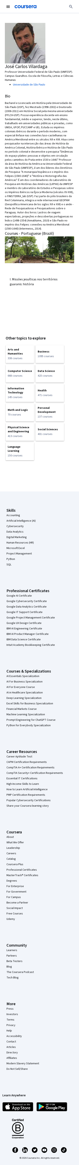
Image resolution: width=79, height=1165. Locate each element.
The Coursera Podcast (20, 972)
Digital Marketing (16, 537)
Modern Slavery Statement (22, 1063)
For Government (16, 892)
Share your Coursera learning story (27, 806)
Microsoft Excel (15, 548)
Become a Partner (17, 903)
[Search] (71, 7)
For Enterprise (15, 886)
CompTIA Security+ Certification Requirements (34, 773)
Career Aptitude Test (19, 757)
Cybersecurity (15, 526)
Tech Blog (12, 978)
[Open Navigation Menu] (8, 7)
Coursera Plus (14, 864)
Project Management (19, 554)
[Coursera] (25, 6)
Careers (11, 853)
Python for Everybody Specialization (28, 725)
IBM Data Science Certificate (23, 639)
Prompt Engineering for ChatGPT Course (31, 720)
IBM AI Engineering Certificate (24, 629)
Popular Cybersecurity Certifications (28, 800)
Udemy (10, 919)
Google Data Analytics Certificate (26, 607)
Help (9, 1031)
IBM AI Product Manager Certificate (27, 634)
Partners (11, 956)
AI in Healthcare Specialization (24, 693)
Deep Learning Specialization (24, 698)
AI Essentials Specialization (22, 676)
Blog (9, 967)
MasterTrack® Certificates (22, 875)
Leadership (13, 848)
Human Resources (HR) (20, 543)
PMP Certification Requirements (25, 795)
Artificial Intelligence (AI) (21, 521)
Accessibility (14, 1036)
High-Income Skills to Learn (22, 784)
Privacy (10, 1025)
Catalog (11, 859)
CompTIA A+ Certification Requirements (30, 768)
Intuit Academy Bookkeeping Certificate (30, 645)
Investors (12, 1014)
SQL (8, 565)
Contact (11, 1042)
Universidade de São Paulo (29, 85)
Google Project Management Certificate (30, 618)
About (10, 837)
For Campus (13, 897)
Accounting (13, 515)
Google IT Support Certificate (24, 612)
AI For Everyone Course (20, 687)
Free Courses (14, 914)
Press (10, 1009)
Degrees (11, 881)
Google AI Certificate (19, 596)
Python (10, 559)
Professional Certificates (21, 870)
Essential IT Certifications (21, 778)
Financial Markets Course (21, 709)
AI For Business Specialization (24, 682)
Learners (11, 950)
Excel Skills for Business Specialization (29, 704)
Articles (11, 1047)
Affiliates (11, 1058)
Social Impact (14, 908)
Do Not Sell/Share (17, 1069)
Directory (12, 1053)
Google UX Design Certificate (24, 623)
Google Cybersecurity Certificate (26, 601)
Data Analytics (14, 532)
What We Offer (15, 842)
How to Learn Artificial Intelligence (27, 789)
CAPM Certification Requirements (26, 762)
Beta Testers (14, 961)
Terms (10, 1020)
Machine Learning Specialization (25, 714)
